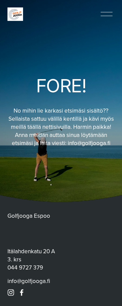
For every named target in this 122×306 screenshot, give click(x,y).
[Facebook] (21, 292)
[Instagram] (10, 292)
